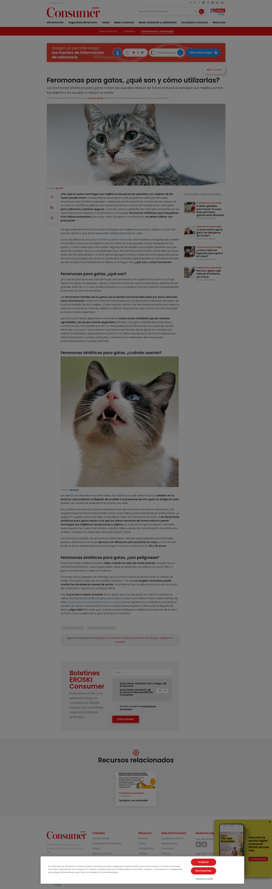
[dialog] (142, 870)
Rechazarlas (204, 870)
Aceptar (203, 862)
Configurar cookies (204, 879)
